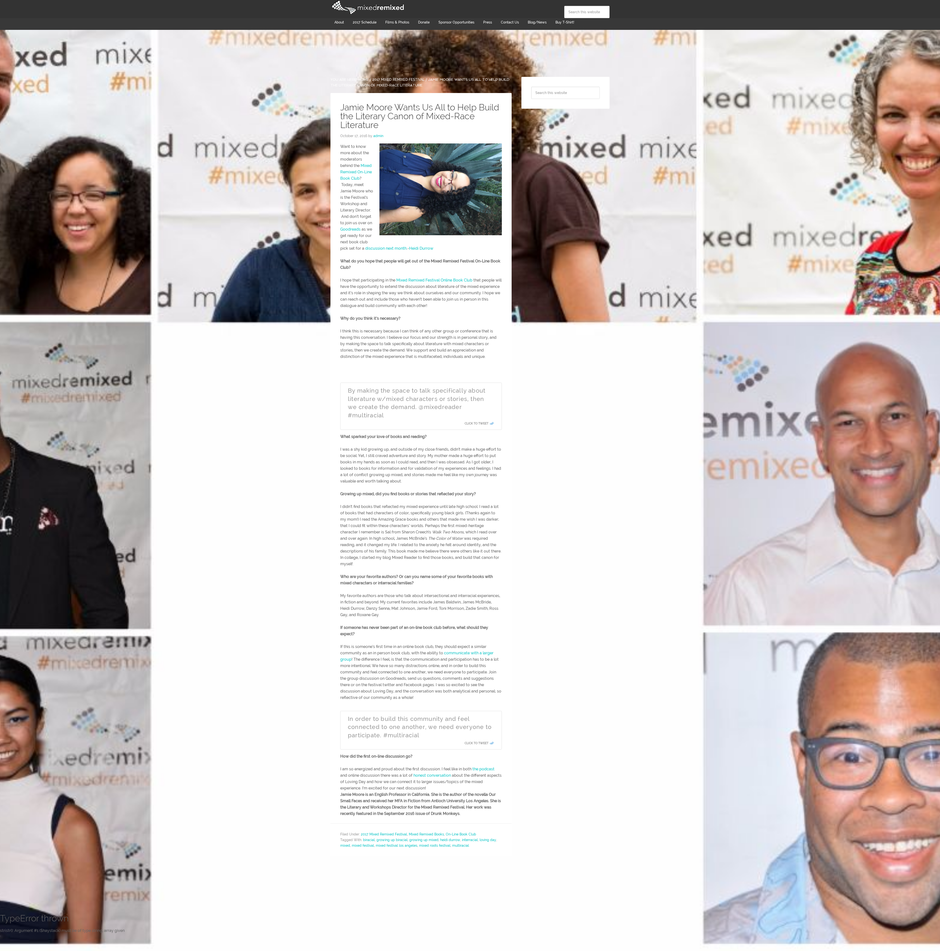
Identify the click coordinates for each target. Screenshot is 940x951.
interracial (470, 840)
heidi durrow (450, 840)
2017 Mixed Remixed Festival (384, 834)
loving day (488, 840)
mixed (345, 845)
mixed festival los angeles (396, 845)
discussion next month (386, 248)
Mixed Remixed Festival (367, 7)
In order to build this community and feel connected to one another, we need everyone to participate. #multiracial (420, 727)
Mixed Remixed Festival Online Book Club (434, 280)
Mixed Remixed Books (426, 834)
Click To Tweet (476, 423)
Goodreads (350, 229)
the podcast (483, 769)
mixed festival (363, 845)
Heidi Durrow (421, 248)
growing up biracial (392, 840)
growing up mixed (423, 840)
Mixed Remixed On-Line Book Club (356, 172)
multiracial (460, 845)
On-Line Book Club (461, 834)
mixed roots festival (434, 845)
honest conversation (432, 775)
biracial (369, 840)
